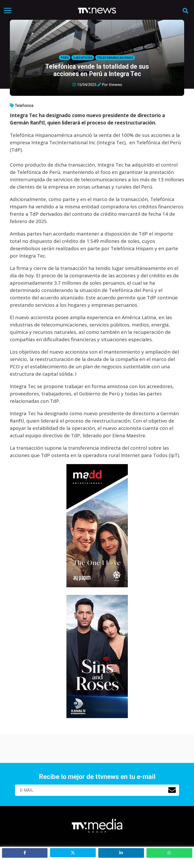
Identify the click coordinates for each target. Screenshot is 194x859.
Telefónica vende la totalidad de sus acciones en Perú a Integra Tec (97, 70)
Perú (64, 58)
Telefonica (24, 105)
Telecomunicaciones (115, 58)
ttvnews (115, 84)
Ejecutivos (82, 58)
